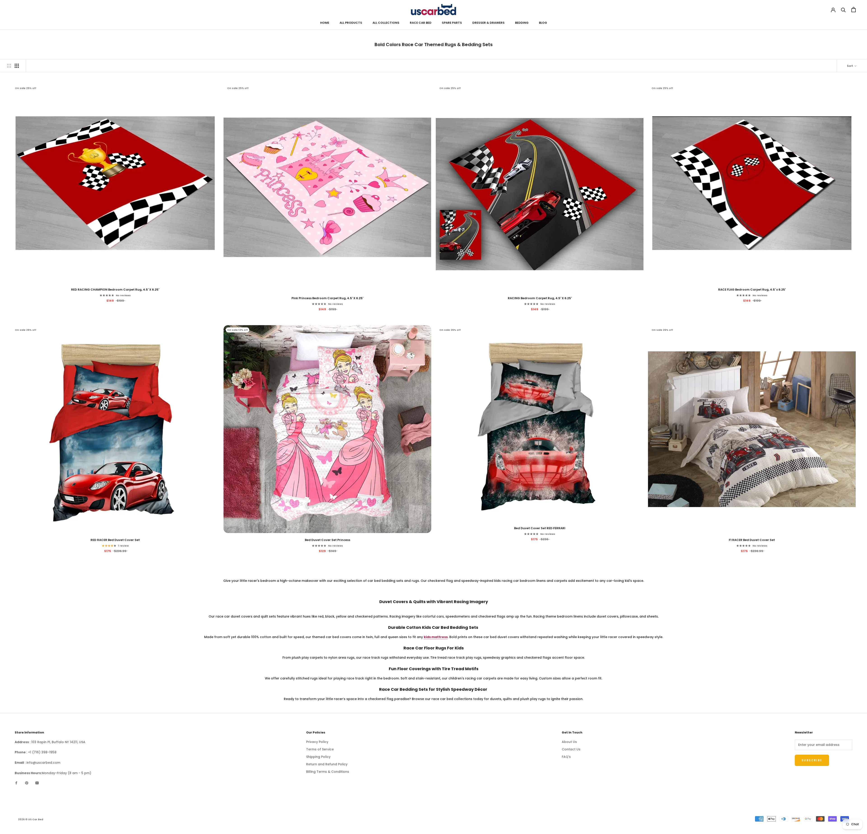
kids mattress (436, 637)
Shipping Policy (318, 756)
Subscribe (490, 649)
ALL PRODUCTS (351, 23)
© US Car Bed (30, 819)
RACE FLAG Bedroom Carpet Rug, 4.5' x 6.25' (752, 289)
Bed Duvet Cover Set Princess (327, 540)
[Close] (600, 584)
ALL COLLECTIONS (386, 23)
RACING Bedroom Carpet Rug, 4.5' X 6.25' (540, 298)
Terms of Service (320, 749)
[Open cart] (853, 9)
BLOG (543, 23)
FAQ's (566, 756)
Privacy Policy (317, 742)
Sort (850, 66)
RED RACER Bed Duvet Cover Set (115, 540)
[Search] (843, 9)
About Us (569, 742)
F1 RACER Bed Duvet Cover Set (752, 540)
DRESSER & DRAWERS (488, 23)
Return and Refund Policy (326, 764)
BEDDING (522, 23)
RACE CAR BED (420, 23)
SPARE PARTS (452, 23)
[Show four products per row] (17, 66)
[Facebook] (16, 782)
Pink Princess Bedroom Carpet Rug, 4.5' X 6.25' (327, 298)
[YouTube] (37, 782)
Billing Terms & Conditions (327, 771)
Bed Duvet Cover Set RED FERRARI (539, 528)
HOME (324, 23)
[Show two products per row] (9, 66)
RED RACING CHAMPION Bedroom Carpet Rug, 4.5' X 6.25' (115, 289)
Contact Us (571, 749)
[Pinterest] (26, 782)
